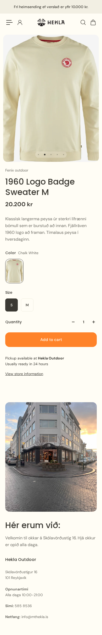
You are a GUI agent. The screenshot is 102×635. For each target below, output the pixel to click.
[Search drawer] (83, 22)
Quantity (13, 322)
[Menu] (9, 22)
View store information (24, 373)
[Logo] (51, 22)
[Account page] (20, 22)
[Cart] (93, 22)
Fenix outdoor (16, 170)
